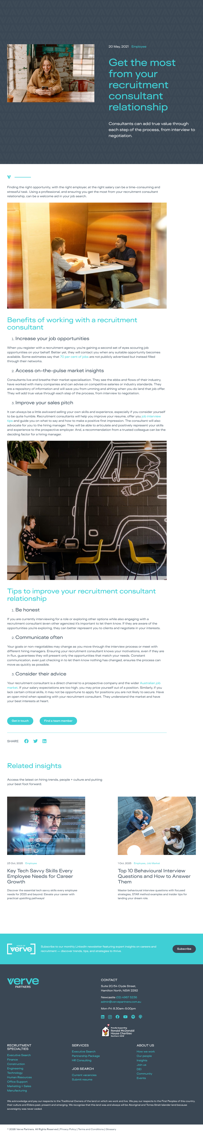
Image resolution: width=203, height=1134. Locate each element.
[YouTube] (125, 1017)
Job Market (153, 863)
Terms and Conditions (91, 1129)
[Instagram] (110, 1017)
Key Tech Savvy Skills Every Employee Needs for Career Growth (40, 876)
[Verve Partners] (23, 983)
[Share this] (26, 741)
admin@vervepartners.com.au (121, 1001)
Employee (138, 46)
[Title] (140, 1017)
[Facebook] (117, 1017)
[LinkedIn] (102, 1017)
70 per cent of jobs (74, 357)
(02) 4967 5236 (126, 997)
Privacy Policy (68, 1129)
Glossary (111, 1129)
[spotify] (133, 1017)
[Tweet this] (35, 741)
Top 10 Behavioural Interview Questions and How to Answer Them (154, 876)
